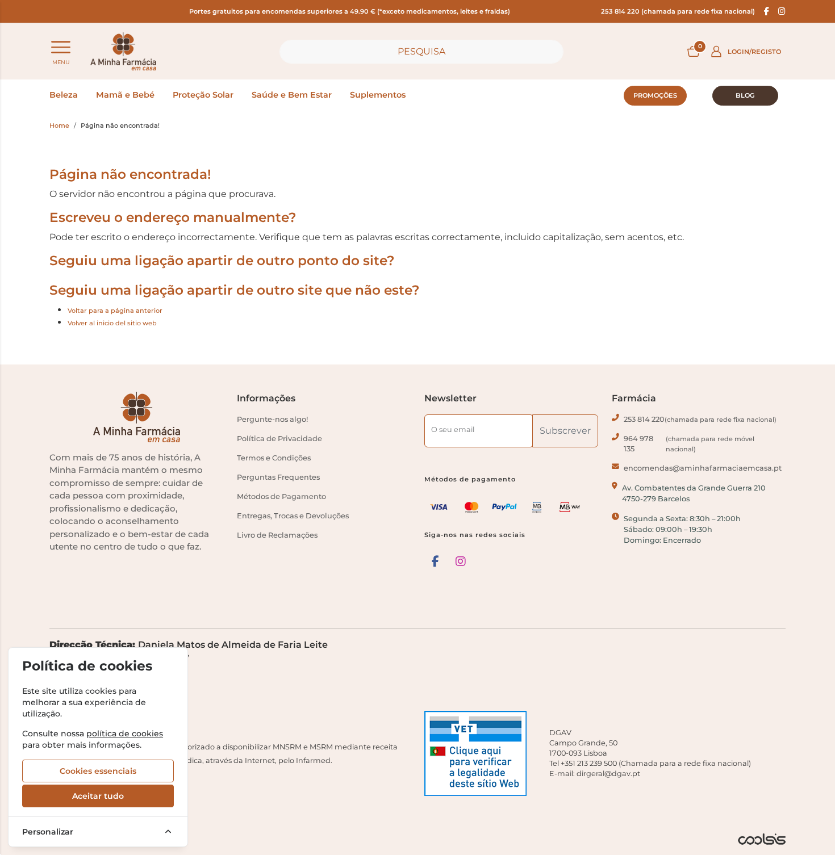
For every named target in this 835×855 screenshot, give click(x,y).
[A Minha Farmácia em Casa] (123, 51)
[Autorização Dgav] (480, 753)
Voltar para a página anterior (115, 311)
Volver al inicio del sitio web (112, 323)
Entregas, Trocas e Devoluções (293, 516)
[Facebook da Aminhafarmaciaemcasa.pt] (766, 11)
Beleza (63, 95)
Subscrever (565, 430)
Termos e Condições (274, 458)
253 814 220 (700, 419)
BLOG (745, 95)
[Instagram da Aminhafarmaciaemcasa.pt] (782, 11)
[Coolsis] (762, 839)
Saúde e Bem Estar (292, 95)
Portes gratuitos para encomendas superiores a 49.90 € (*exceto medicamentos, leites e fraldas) (349, 11)
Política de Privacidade (279, 438)
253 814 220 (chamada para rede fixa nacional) (678, 11)
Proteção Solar (203, 95)
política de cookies (124, 733)
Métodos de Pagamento (281, 496)
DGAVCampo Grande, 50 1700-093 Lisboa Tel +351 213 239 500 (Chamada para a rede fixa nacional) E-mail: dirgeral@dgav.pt (650, 753)
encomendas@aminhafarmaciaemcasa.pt (703, 468)
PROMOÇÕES (655, 95)
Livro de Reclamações (277, 535)
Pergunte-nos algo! (272, 419)
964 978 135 (689, 443)
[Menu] (60, 47)
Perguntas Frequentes (278, 477)
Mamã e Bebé (125, 95)
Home (59, 125)
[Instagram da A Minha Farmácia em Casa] (460, 561)
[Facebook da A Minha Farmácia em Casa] (435, 561)
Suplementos (378, 95)
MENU (61, 62)
